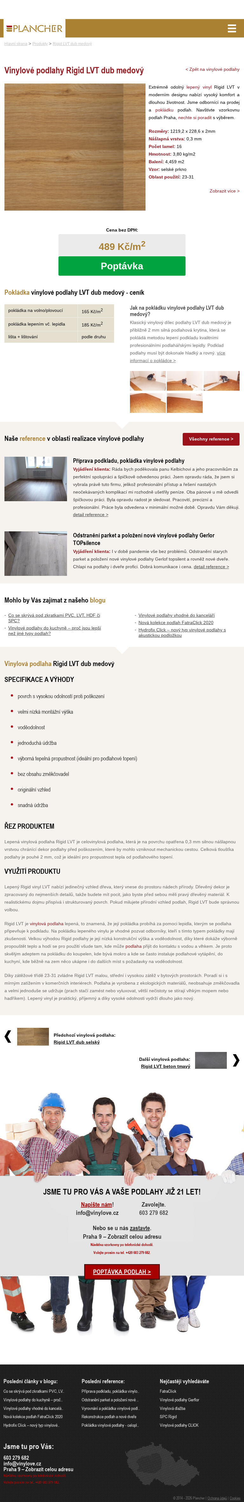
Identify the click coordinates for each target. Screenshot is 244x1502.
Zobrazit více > (225, 190)
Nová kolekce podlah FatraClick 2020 (176, 622)
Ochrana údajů (217, 1497)
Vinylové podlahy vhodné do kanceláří (177, 615)
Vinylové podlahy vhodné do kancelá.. (33, 1408)
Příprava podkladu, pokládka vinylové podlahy (129, 460)
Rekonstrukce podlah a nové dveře (109, 1416)
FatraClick (168, 1391)
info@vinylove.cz (97, 1212)
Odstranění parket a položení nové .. (110, 1399)
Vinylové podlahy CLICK (179, 1425)
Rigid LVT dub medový (72, 44)
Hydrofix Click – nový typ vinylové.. (31, 1425)
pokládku (164, 109)
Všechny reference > (211, 438)
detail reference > (90, 514)
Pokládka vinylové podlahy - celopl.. (110, 1425)
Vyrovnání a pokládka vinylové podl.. (111, 1408)
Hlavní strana (15, 44)
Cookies (235, 1497)
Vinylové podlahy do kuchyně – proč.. (33, 1399)
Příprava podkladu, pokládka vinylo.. (110, 1391)
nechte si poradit (195, 117)
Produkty (40, 44)
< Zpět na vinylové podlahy (213, 69)
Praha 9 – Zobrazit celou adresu (122, 1236)
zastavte (140, 1228)
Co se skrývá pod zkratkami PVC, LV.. (33, 1391)
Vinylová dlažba (172, 1408)
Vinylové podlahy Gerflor (179, 1399)
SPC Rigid (168, 1416)
